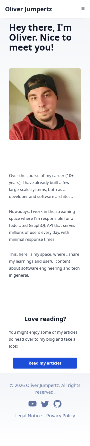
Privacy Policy (60, 416)
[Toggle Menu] (83, 9)
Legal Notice (28, 416)
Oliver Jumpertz (28, 9)
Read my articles (45, 363)
